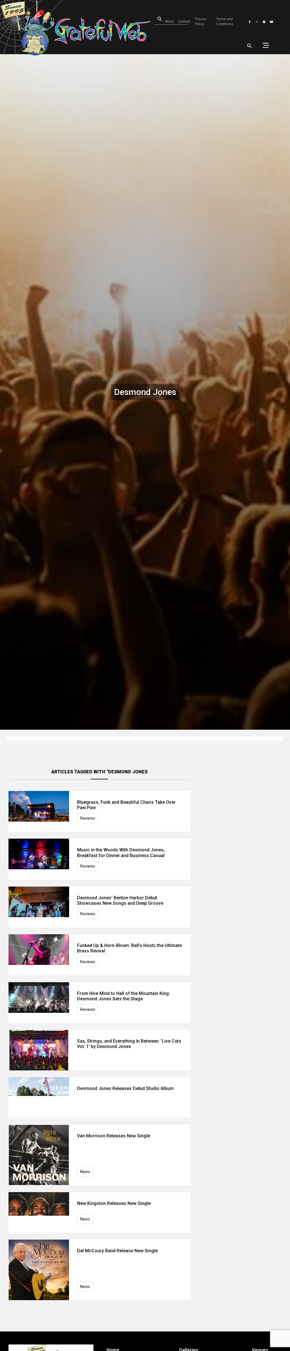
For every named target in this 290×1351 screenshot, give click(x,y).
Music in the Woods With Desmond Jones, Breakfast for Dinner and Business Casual (121, 852)
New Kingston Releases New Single (114, 1203)
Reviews (87, 818)
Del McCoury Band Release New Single (117, 1250)
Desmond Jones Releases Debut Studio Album (125, 1088)
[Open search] (249, 46)
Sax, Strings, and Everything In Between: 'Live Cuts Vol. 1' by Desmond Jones (129, 1043)
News (85, 1172)
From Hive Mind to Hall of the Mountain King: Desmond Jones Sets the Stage (123, 996)
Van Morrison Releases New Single (113, 1136)
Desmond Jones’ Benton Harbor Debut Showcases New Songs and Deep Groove (120, 900)
